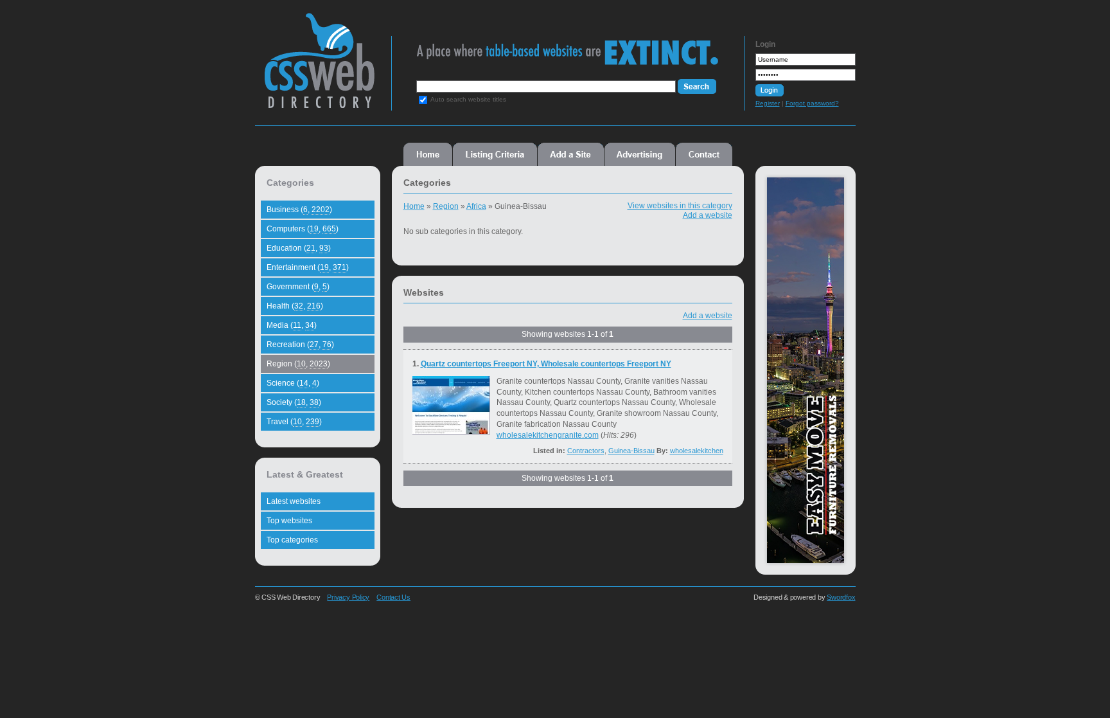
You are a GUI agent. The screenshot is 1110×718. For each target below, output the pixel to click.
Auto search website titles (468, 99)
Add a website (707, 215)
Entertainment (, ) (308, 267)
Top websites (289, 520)
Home (427, 154)
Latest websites (294, 501)
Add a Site (571, 154)
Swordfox (841, 597)
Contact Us (393, 597)
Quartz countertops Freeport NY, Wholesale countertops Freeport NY (546, 363)
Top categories (292, 539)
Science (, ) (293, 383)
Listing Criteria (495, 154)
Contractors (585, 450)
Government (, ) (298, 286)
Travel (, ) (294, 421)
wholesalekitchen (696, 450)
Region (446, 206)
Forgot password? (812, 103)
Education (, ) (299, 248)
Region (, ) (298, 363)
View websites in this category (680, 205)
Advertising (639, 154)
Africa (476, 206)
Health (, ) (295, 305)
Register (767, 103)
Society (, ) (294, 402)
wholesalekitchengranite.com (548, 435)
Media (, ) (292, 325)
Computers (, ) (303, 228)
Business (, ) (299, 209)
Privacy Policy (348, 597)
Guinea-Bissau (631, 450)
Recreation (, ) (300, 344)
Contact (704, 154)
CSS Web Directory (319, 67)
